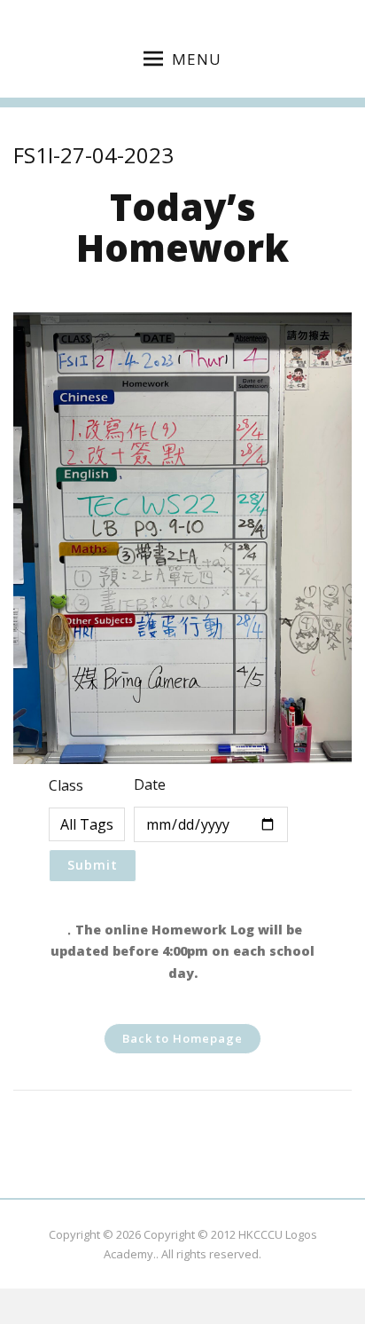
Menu (196, 59)
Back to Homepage (182, 1038)
